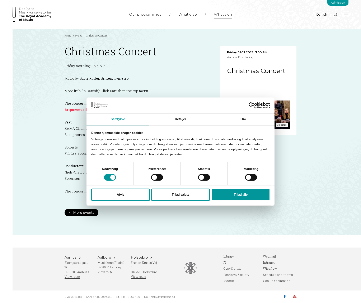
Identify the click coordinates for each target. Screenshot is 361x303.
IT (224, 262)
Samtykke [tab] (118, 119)
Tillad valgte (180, 194)
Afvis (120, 194)
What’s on (223, 14)
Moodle (229, 281)
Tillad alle (241, 194)
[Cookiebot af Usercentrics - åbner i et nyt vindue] (251, 105)
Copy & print (232, 268)
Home (68, 35)
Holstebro (140, 257)
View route (72, 277)
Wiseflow (270, 268)
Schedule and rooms (278, 275)
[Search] (335, 15)
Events (78, 35)
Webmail (269, 256)
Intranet (269, 262)
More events (83, 213)
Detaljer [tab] (180, 119)
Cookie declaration (277, 281)
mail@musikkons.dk (163, 297)
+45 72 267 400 (130, 297)
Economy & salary (236, 275)
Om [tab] (243, 119)
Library (228, 256)
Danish (321, 14)
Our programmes (145, 14)
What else (187, 14)
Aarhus (71, 257)
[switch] (157, 177)
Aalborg (105, 257)
